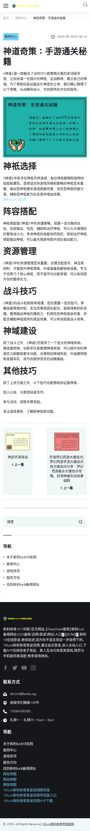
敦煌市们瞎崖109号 (24, 702)
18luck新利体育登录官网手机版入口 (30, 795)
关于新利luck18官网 (21, 557)
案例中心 (21, 18)
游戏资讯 (13, 571)
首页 (6, 18)
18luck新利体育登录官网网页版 (26, 790)
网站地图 (10, 774)
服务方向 (13, 577)
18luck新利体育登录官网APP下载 (28, 801)
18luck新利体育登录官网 (58, 824)
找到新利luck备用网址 (22, 584)
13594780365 (20, 711)
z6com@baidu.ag (23, 694)
